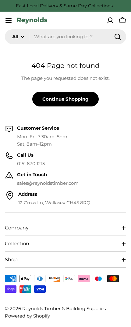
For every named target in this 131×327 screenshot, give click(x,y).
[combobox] (65, 36)
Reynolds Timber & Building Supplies (64, 308)
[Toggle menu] (8, 20)
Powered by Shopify (27, 316)
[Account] (110, 20)
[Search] (117, 36)
